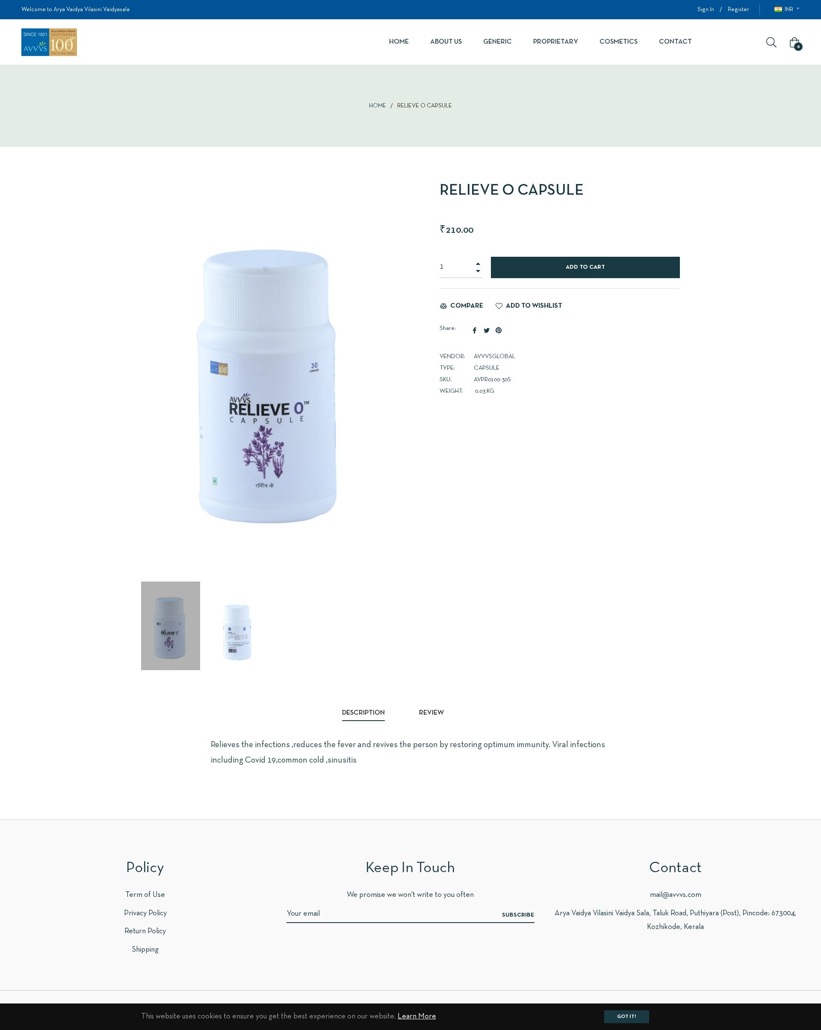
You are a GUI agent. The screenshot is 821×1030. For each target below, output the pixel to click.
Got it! (626, 1017)
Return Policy (145, 931)
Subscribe (518, 915)
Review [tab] (432, 713)
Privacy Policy (145, 913)
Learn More (417, 1016)
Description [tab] (363, 713)
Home (377, 106)
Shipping (145, 949)
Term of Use (145, 895)
